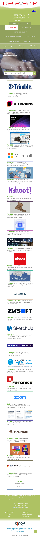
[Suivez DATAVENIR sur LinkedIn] (38, 515)
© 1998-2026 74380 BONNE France (20, 498)
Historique (33, 46)
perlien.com (23, 528)
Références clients (26, 514)
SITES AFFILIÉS (31, 36)
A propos (26, 511)
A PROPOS (17, 23)
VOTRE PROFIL (19, 15)
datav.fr (30, 528)
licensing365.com (11, 530)
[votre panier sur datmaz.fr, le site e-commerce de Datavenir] (34, 11)
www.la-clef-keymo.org (20, 535)
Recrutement (26, 516)
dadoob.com (29, 530)
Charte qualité (9, 513)
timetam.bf (20, 531)
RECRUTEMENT (14, 41)
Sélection (22, 46)
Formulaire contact (21, 505)
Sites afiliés (26, 513)
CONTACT (27, 41)
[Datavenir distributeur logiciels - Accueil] (20, 4)
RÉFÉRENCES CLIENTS (20, 32)
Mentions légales (9, 511)
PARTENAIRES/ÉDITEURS (12, 36)
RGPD (9, 514)
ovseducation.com (12, 528)
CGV (9, 516)
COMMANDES (18, 21)
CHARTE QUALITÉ (26, 27)
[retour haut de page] (35, 531)
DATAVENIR (17, 495)
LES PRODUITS (19, 18)
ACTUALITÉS (12, 27)
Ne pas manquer (8, 46)
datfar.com (21, 530)
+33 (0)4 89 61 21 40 (22, 503)
